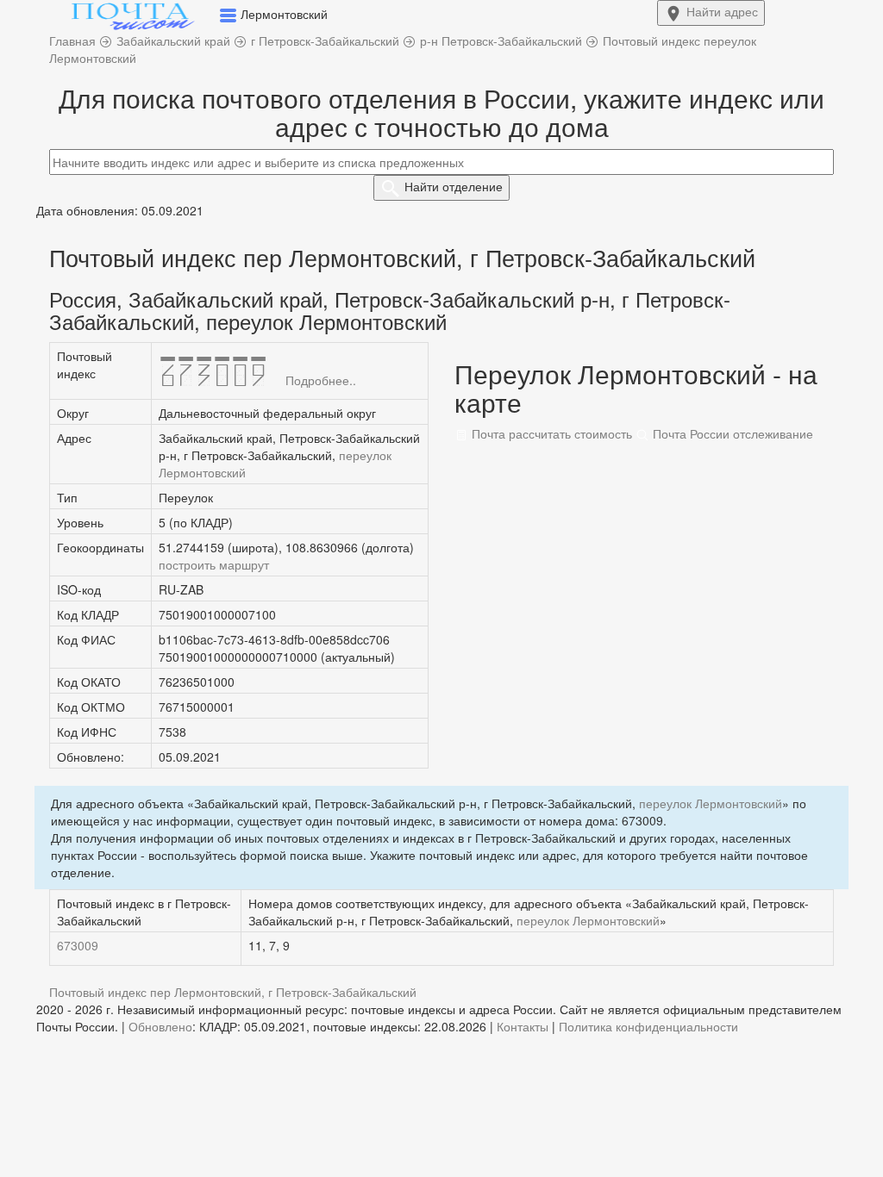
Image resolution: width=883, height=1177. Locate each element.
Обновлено (160, 1026)
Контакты (522, 1026)
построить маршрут (214, 564)
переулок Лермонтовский (710, 803)
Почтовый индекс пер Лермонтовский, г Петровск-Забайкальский (232, 991)
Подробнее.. (320, 380)
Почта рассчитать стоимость (550, 433)
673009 (77, 945)
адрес (722, 11)
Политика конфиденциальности (648, 1026)
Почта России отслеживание (731, 433)
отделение (453, 186)
